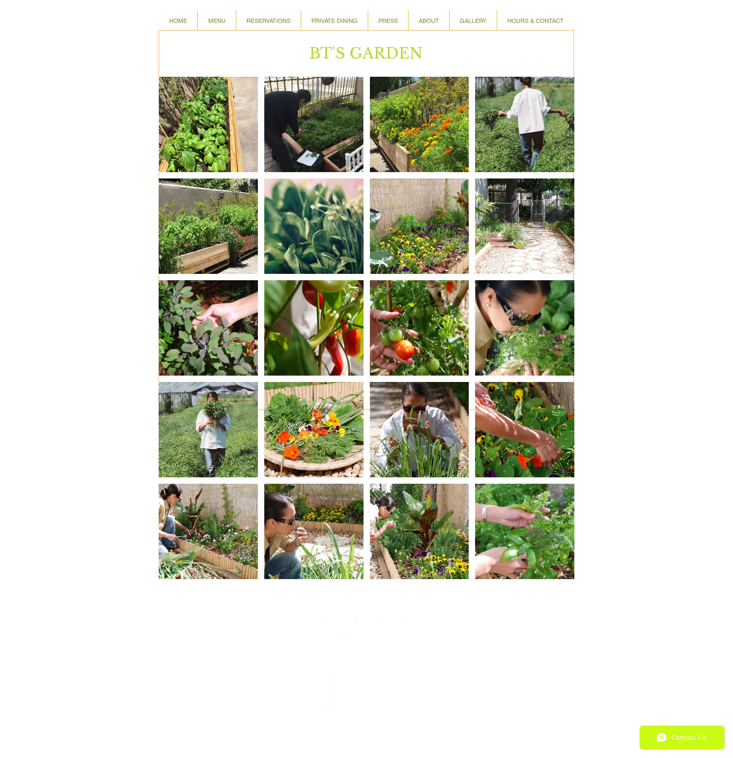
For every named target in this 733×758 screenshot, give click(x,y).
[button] (428, 20)
